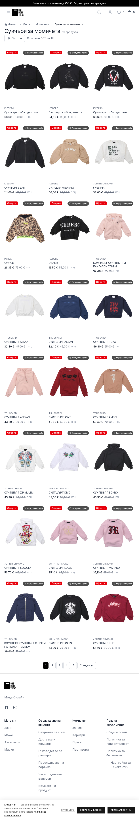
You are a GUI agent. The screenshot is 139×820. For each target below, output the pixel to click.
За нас (77, 728)
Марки (9, 749)
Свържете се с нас (52, 732)
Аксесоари (12, 742)
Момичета (42, 24)
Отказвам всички (91, 810)
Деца (26, 24)
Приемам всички (121, 810)
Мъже (8, 735)
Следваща (87, 665)
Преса (76, 742)
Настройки (68, 810)
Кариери (78, 735)
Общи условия (116, 732)
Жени (8, 728)
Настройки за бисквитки (121, 765)
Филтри (17, 38)
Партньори (80, 749)
